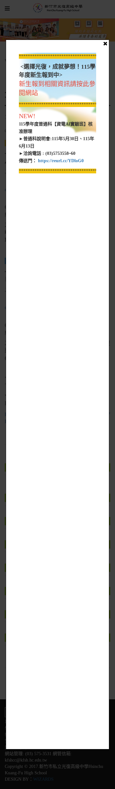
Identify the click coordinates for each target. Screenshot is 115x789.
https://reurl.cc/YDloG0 (60, 160)
